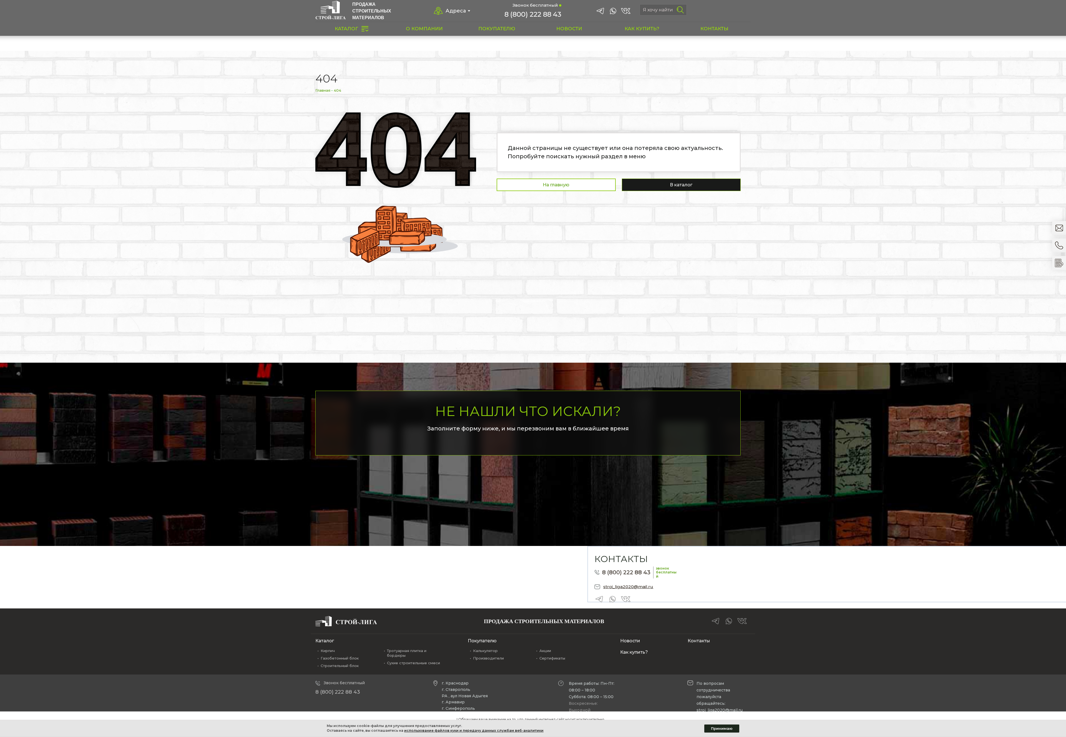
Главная (322, 90)
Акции (545, 650)
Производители (488, 658)
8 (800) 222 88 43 (532, 14)
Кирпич (328, 650)
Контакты (699, 640)
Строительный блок (340, 665)
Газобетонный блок (340, 658)
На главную (556, 184)
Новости (630, 640)
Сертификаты (552, 658)
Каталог (324, 640)
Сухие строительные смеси (413, 663)
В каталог (681, 184)
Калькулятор (485, 650)
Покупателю (482, 640)
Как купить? (634, 652)
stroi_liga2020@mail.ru (628, 586)
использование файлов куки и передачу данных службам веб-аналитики (474, 730)
